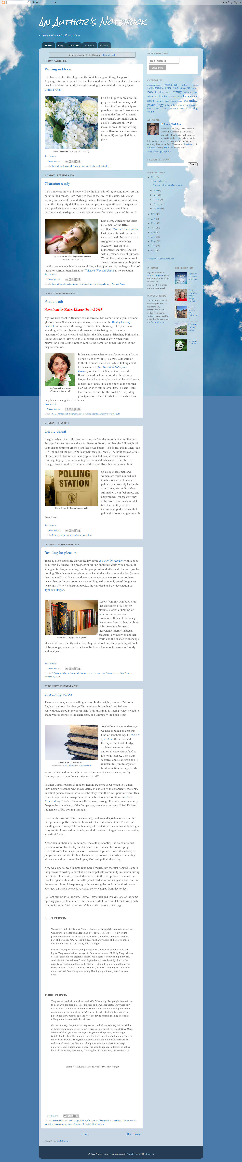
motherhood (176, 100)
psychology (105, 283)
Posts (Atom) (63, 1140)
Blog (60, 45)
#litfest (61, 413)
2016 (153, 232)
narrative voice (51, 1123)
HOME (48, 45)
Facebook (90, 45)
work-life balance (178, 108)
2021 (153, 177)
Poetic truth (54, 301)
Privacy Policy (157, 322)
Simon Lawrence (68, 765)
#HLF (54, 413)
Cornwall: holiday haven (192, 327)
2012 (153, 250)
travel (165, 108)
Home (85, 1134)
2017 (153, 227)
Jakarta (133, 1120)
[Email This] (66, 161)
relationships (171, 105)
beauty (194, 87)
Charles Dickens (59, 1120)
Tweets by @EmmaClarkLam (160, 258)
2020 (153, 214)
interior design (176, 96)
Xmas (183, 87)
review (181, 105)
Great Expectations (120, 1120)
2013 (153, 245)
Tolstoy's (99, 270)
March (157, 199)
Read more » (50, 156)
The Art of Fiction (82, 1123)
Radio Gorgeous (155, 275)
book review (79, 165)
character (67, 283)
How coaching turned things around (192, 295)
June (156, 190)
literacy (116, 673)
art (66, 413)
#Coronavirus (153, 84)
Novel (96, 283)
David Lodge (73, 1120)
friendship (152, 96)
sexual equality (191, 105)
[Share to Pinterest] (79, 161)
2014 (153, 241)
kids (186, 96)
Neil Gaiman (126, 673)
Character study (57, 183)
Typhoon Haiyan (54, 590)
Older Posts (133, 1134)
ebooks (89, 165)
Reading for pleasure (61, 552)
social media (153, 108)
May (156, 194)
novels (70, 1123)
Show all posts (109, 54)
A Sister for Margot (111, 560)
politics (77, 535)
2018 (153, 223)
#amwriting (57, 165)
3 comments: (53, 1115)
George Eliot (105, 1120)
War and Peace (118, 283)
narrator (63, 1123)
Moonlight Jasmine (193, 342)
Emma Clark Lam (172, 124)
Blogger (149, 1153)
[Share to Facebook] (76, 161)
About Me (74, 45)
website (167, 147)
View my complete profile (159, 151)
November (159, 181)
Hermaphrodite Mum (159, 88)
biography (73, 413)
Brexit (195, 84)
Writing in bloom (58, 69)
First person (92, 1120)
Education (97, 165)
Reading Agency (52, 676)
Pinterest (151, 147)
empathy (101, 673)
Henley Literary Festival (103, 413)
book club (67, 165)
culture (161, 92)
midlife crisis (162, 100)
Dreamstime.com (86, 765)
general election (66, 535)
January (157, 208)
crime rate (91, 673)
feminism (187, 92)
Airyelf (130, 1153)
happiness (164, 96)
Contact (104, 45)
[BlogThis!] (69, 161)
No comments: (54, 161)
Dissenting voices (59, 694)
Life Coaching (86, 283)
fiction (106, 165)
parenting (191, 100)
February (158, 204)
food (195, 92)
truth (118, 413)
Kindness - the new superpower (192, 277)
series (125, 229)
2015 (153, 236)
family (177, 91)
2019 (153, 218)
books (81, 413)
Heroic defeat (55, 431)
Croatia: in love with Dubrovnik (167, 185)
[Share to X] (73, 161)
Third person (98, 1123)
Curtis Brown (53, 89)
